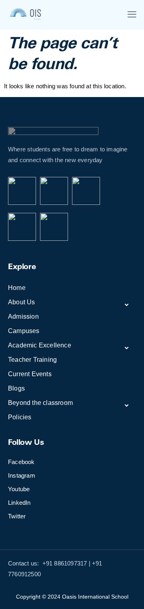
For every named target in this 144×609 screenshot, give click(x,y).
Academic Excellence (39, 345)
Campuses (24, 330)
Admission (23, 316)
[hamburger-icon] (132, 15)
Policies (20, 417)
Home (17, 287)
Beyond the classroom (40, 402)
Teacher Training (32, 359)
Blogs (16, 388)
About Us (21, 302)
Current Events (30, 374)
